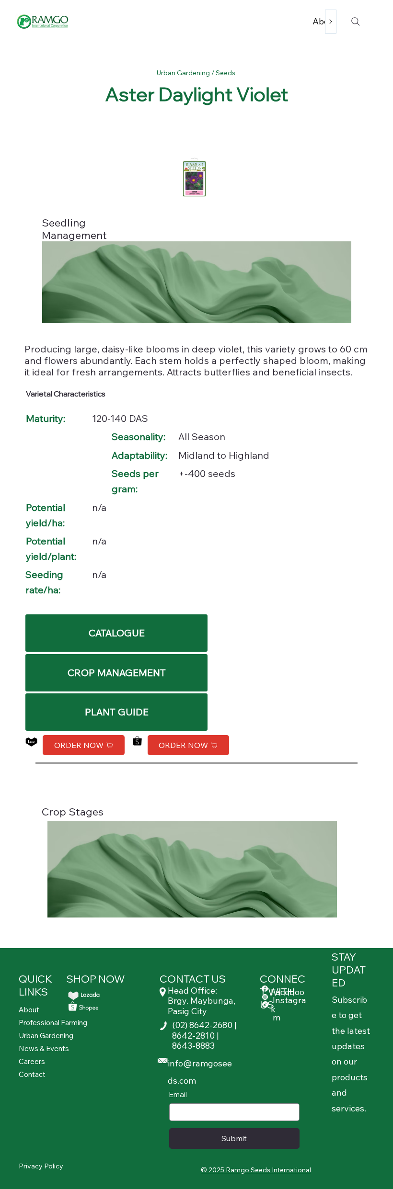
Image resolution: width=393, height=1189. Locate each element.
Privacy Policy (41, 1166)
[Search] (356, 21)
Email (178, 1094)
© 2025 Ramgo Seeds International (256, 1170)
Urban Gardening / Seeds (197, 72)
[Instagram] (265, 997)
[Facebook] (265, 988)
